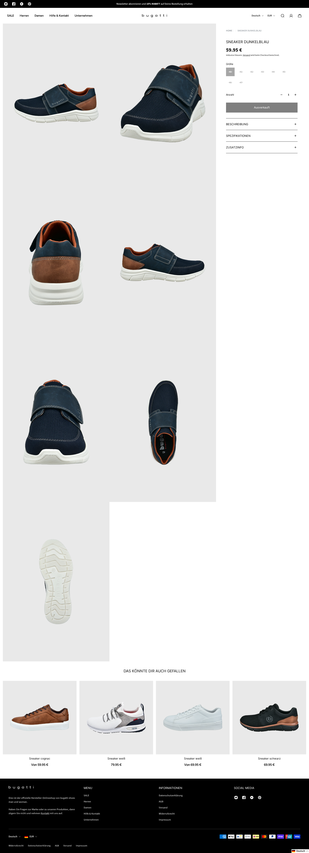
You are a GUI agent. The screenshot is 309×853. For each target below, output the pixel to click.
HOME (229, 31)
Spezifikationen (238, 136)
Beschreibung (237, 124)
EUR (32, 836)
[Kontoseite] (291, 16)
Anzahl (230, 94)
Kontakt (45, 813)
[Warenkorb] (299, 16)
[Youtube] (22, 4)
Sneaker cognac (39, 758)
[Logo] (154, 15)
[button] (300, 851)
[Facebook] (14, 4)
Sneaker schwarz (269, 758)
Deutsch (13, 836)
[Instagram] (6, 4)
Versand (246, 55)
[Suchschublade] (282, 16)
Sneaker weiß (116, 758)
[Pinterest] (29, 4)
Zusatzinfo (235, 147)
